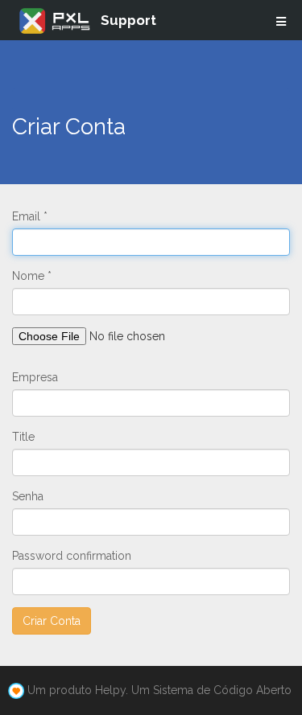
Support (128, 20)
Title (23, 436)
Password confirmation (71, 555)
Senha (27, 496)
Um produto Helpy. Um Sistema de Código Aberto (159, 690)
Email (26, 216)
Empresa (35, 377)
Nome (28, 275)
